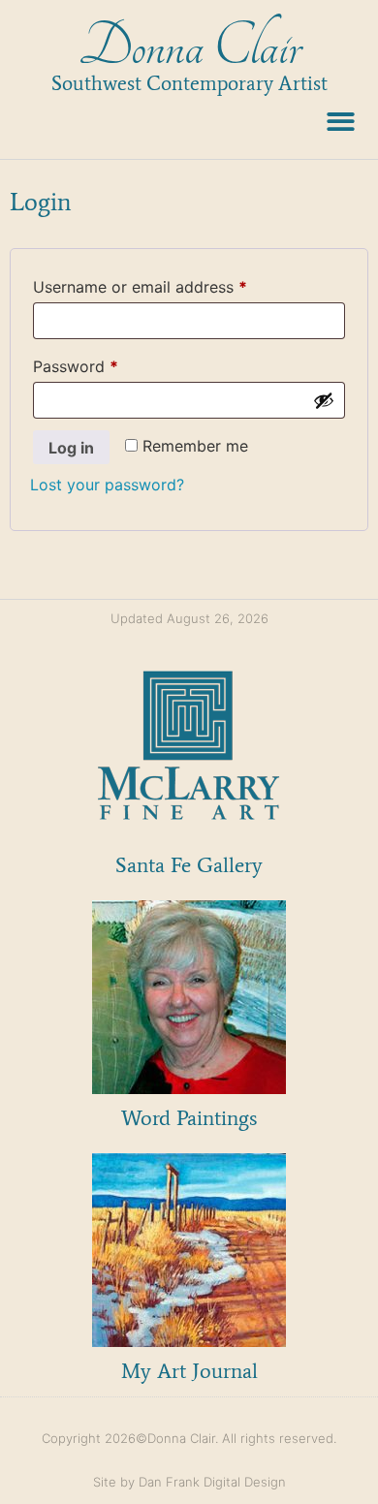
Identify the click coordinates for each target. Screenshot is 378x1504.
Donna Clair (189, 47)
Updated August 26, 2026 (189, 618)
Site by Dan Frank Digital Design (189, 1481)
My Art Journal (189, 1371)
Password (107, 363)
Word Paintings (189, 1118)
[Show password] (323, 400)
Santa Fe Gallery (189, 865)
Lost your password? (107, 484)
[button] (341, 121)
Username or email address (172, 284)
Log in (71, 447)
